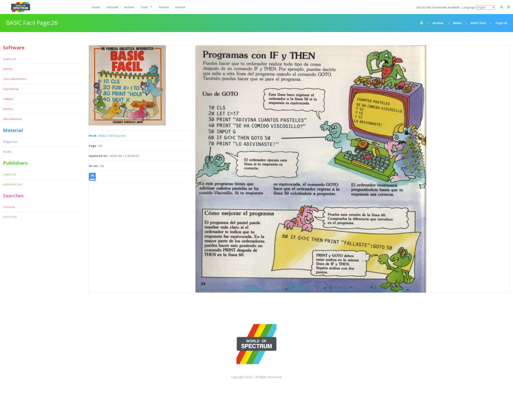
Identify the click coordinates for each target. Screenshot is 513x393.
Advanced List (12, 184)
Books (457, 23)
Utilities (8, 99)
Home (96, 7)
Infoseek (112, 7)
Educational (11, 89)
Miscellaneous (12, 119)
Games (8, 69)
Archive (129, 7)
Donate (180, 7)
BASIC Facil (478, 23)
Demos (8, 109)
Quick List (9, 59)
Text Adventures (14, 79)
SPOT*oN (10, 217)
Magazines (10, 141)
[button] (508, 7)
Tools (144, 7)
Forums (164, 7)
